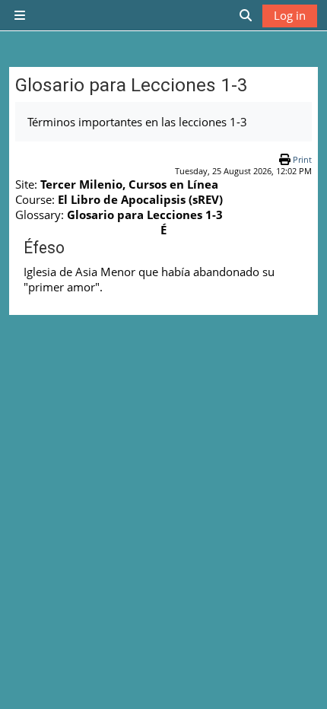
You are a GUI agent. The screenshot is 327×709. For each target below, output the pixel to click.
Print (302, 159)
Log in (290, 15)
